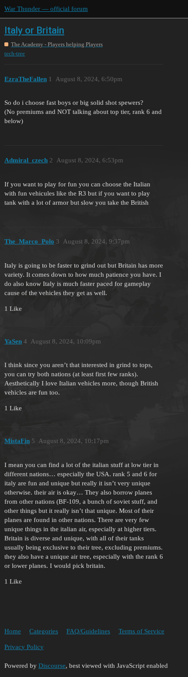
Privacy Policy (24, 646)
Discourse (52, 665)
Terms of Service (141, 631)
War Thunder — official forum (46, 8)
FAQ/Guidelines (88, 631)
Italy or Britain (34, 30)
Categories (43, 631)
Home (12, 631)
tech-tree (14, 53)
